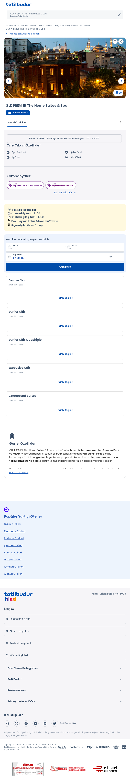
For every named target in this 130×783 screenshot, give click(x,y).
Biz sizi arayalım (19, 631)
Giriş (15, 245)
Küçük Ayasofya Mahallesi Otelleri (72, 25)
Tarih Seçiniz (65, 298)
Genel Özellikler (17, 122)
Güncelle (65, 266)
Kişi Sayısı (18, 254)
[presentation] (9, 81)
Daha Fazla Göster (65, 192)
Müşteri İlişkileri (19, 655)
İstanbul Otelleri (28, 25)
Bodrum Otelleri (14, 538)
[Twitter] (17, 723)
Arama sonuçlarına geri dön (25, 33)
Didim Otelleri (12, 524)
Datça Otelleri (12, 559)
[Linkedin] (45, 723)
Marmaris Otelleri (14, 531)
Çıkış (74, 245)
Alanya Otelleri (13, 574)
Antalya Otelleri (13, 566)
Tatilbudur (11, 25)
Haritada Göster (20, 112)
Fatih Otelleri (45, 25)
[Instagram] (7, 723)
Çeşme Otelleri (13, 545)
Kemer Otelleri (13, 552)
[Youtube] (35, 723)
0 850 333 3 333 (20, 619)
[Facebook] (26, 723)
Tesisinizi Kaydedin (21, 643)
